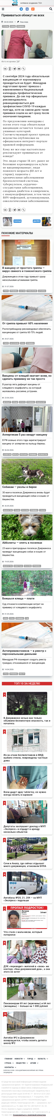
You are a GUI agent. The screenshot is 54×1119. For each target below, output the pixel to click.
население (14, 343)
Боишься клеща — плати (18, 598)
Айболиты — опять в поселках (22, 542)
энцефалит (40, 402)
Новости (18, 1059)
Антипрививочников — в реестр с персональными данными (24, 652)
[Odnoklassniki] (10, 69)
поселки (25, 510)
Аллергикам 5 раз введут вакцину (24, 434)
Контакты (9, 1067)
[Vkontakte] (5, 69)
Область (42, 1059)
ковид (12, 26)
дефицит (7, 402)
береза (15, 454)
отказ (12, 618)
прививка (20, 26)
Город (30, 1059)
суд (26, 618)
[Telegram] (14, 69)
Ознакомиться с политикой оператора (29, 1115)
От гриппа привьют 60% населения (25, 323)
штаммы (42, 291)
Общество (20, 1063)
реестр (22, 674)
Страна (8, 1063)
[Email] (19, 69)
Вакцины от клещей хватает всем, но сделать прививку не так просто (27, 377)
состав (22, 291)
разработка (42, 454)
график (17, 510)
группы (5, 26)
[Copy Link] (24, 69)
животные (18, 566)
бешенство (7, 510)
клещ (5, 618)
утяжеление (32, 291)
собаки (42, 510)
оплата (22, 402)
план (23, 343)
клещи (15, 402)
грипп (5, 291)
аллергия (7, 454)
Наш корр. (24, 22)
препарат (23, 454)
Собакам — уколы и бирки (19, 487)
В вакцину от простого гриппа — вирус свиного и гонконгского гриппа (26, 269)
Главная (8, 1059)
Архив (33, 1063)
